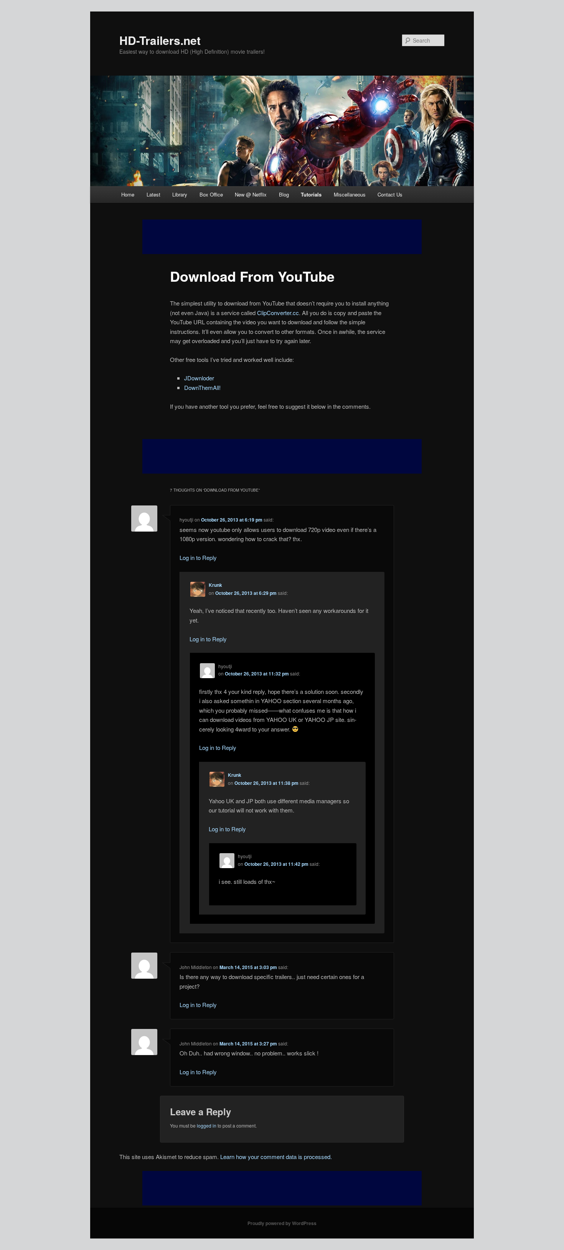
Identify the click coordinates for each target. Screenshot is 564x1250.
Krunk (215, 584)
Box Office (211, 194)
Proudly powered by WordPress (282, 1223)
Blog (284, 194)
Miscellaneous (350, 194)
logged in (206, 1125)
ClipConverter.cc (278, 313)
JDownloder (199, 378)
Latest (153, 194)
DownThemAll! (202, 387)
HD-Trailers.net (160, 40)
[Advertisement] (282, 456)
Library (179, 194)
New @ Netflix (251, 194)
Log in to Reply (198, 557)
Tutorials (311, 194)
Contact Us (390, 194)
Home (127, 194)
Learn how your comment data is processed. (276, 1157)
